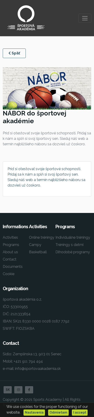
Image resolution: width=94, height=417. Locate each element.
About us (10, 252)
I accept (79, 412)
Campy (35, 245)
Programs (11, 245)
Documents (13, 266)
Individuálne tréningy (72, 237)
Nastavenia (34, 412)
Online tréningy (41, 237)
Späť (15, 53)
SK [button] (8, 389)
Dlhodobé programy (72, 252)
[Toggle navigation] (84, 18)
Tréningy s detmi (69, 245)
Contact (9, 259)
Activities (10, 237)
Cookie (8, 274)
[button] (18, 389)
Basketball (38, 252)
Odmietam (58, 412)
